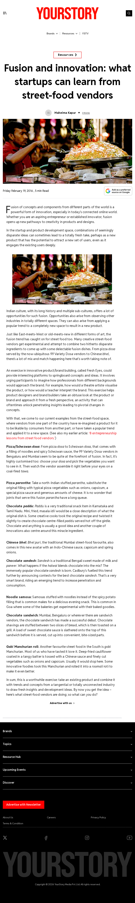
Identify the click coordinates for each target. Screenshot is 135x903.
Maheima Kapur (65, 112)
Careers (51, 817)
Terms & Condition (13, 823)
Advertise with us (61, 703)
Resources (65, 55)
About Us (8, 817)
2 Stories (86, 113)
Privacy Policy (98, 817)
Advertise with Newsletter (23, 804)
